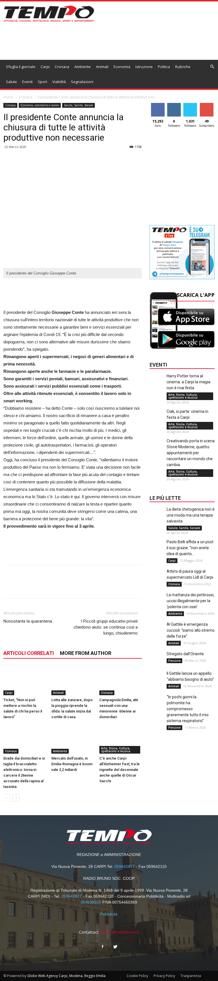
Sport (42, 81)
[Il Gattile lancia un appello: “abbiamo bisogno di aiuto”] (156, 682)
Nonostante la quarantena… (28, 621)
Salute (11, 81)
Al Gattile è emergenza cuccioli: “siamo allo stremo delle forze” (191, 630)
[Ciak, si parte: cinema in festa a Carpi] (156, 420)
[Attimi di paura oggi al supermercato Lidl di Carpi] (156, 579)
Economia (122, 66)
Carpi (45, 66)
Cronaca (62, 66)
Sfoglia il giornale (20, 66)
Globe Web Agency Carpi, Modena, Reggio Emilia (66, 975)
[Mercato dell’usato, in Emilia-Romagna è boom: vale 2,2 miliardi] (72, 739)
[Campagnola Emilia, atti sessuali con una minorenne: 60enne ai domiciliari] (120, 680)
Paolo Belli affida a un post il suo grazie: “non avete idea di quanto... (190, 548)
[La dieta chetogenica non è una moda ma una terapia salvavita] (156, 517)
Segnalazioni (82, 81)
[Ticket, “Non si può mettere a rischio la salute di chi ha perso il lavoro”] (24, 680)
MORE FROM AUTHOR (85, 653)
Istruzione (144, 66)
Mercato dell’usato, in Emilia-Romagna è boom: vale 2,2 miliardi (72, 764)
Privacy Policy (164, 975)
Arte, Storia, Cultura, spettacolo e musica (115, 749)
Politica (164, 66)
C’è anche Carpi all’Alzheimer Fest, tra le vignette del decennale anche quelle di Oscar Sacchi (119, 769)
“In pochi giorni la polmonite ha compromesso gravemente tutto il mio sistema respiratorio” (188, 709)
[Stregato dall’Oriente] (156, 662)
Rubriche (182, 66)
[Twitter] (115, 947)
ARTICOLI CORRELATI (28, 653)
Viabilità (59, 81)
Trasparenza (191, 975)
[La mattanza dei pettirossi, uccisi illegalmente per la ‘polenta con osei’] (156, 603)
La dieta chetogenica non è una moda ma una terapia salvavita (191, 515)
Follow (174, 105)
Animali (102, 66)
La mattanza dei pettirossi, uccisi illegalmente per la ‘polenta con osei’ (190, 601)
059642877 (124, 866)
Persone (174, 661)
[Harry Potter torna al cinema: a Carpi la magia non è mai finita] (156, 384)
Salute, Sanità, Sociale (78, 105)
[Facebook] (102, 947)
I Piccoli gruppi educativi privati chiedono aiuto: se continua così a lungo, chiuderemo (106, 627)
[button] (212, 66)
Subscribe (207, 105)
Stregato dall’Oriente (185, 654)
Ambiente (82, 66)
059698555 (91, 902)
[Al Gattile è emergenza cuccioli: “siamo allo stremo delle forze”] (156, 632)
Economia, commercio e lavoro (39, 105)
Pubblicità (109, 914)
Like (157, 105)
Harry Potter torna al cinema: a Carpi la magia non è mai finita (188, 382)
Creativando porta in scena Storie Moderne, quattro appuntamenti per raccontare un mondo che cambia (191, 453)
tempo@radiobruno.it (119, 932)
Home (8, 97)
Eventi (27, 81)
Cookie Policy (137, 975)
